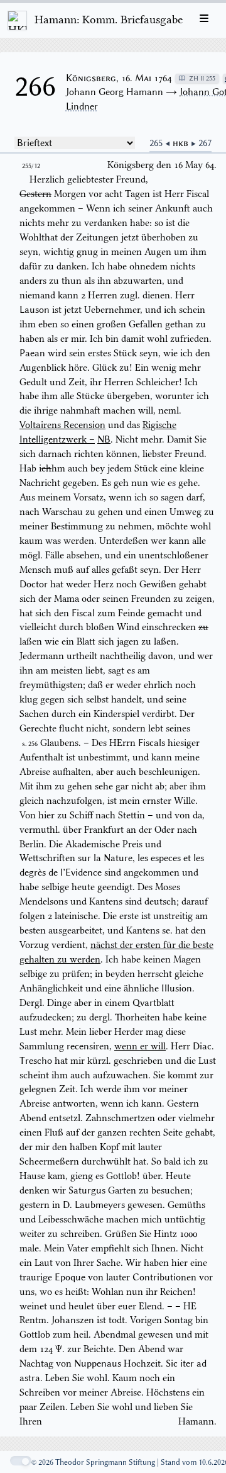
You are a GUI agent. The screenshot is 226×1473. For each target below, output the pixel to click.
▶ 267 (201, 143)
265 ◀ (161, 143)
